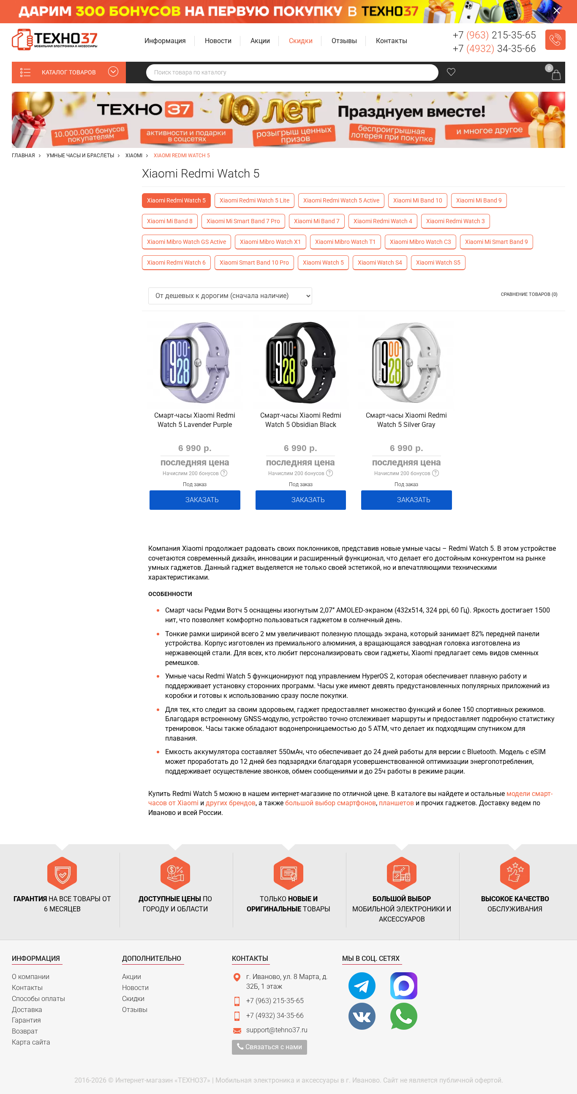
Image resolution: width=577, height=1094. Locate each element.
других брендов (231, 803)
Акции (131, 977)
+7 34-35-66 (494, 49)
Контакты (27, 988)
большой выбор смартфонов (330, 803)
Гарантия (26, 1020)
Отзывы (134, 1010)
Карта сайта (31, 1042)
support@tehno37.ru (277, 1030)
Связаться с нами (273, 1047)
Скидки (133, 999)
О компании (30, 977)
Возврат (25, 1031)
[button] (165, 41)
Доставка (27, 1010)
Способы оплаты (38, 999)
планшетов (396, 803)
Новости (135, 988)
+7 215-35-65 (494, 35)
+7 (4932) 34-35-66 (275, 1016)
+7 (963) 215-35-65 (275, 1001)
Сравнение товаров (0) (529, 294)
